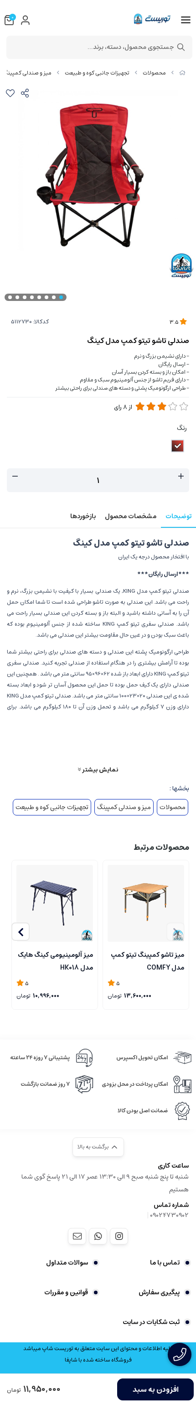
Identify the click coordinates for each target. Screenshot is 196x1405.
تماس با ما (165, 1262)
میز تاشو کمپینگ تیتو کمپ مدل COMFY (147, 960)
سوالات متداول (67, 1262)
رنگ (182, 428)
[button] (20, 931)
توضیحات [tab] (178, 516)
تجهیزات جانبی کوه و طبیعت (97, 73)
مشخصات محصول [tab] (130, 516)
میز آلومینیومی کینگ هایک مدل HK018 (55, 960)
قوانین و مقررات (66, 1292)
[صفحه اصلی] (182, 73)
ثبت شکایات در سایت (151, 1322)
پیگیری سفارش (159, 1292)
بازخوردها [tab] (83, 516)
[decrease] (15, 476)
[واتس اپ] (98, 1236)
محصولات (154, 73)
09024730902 (169, 1215)
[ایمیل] (77, 1236)
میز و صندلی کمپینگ (27, 73)
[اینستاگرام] (119, 1236)
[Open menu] (185, 20)
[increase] (181, 476)
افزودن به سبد (156, 1389)
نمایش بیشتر (99, 769)
